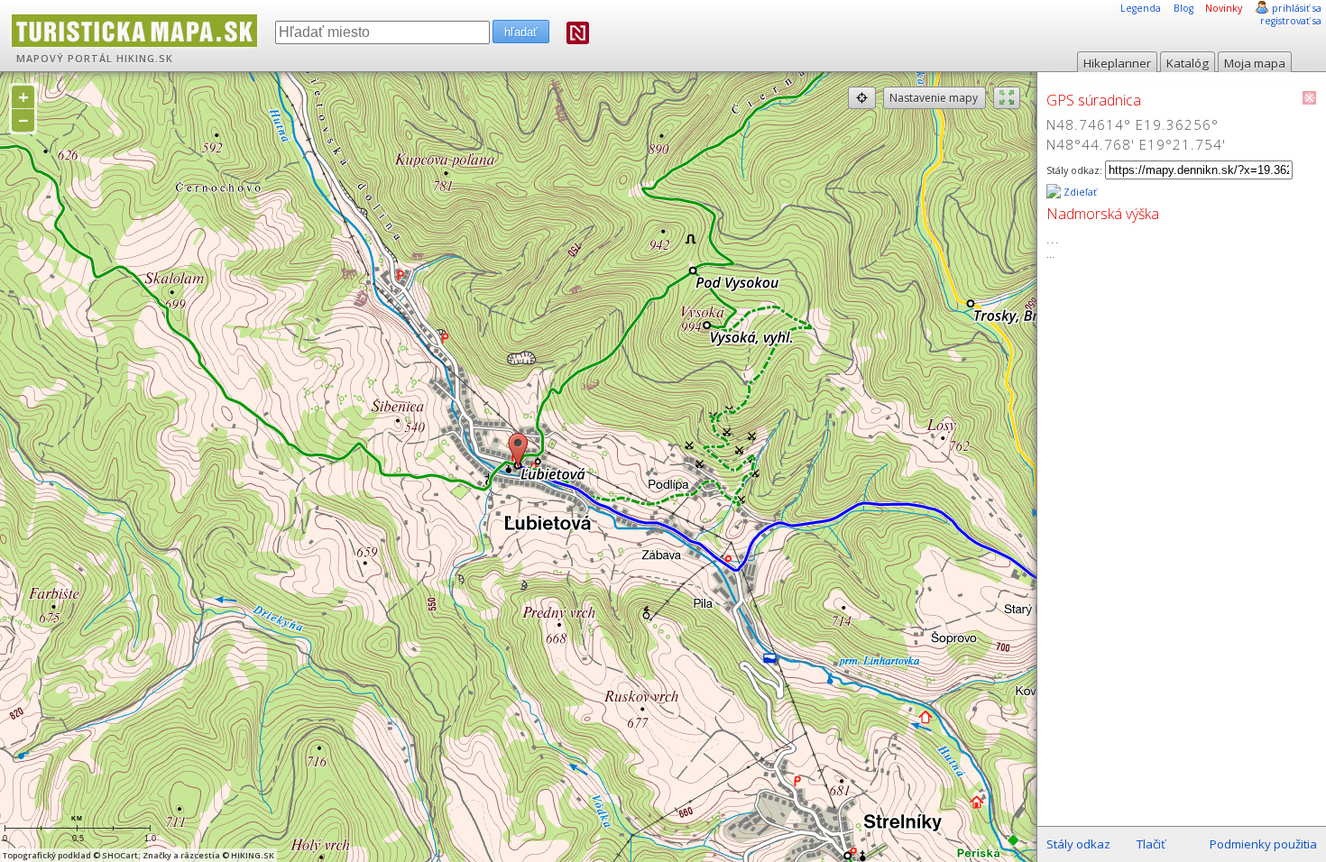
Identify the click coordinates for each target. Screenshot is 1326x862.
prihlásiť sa (1296, 8)
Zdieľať (1079, 192)
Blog (1183, 8)
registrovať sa (1290, 20)
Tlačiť (1151, 844)
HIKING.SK (144, 58)
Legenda (1140, 8)
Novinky (1223, 8)
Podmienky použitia (1263, 844)
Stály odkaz (1078, 844)
